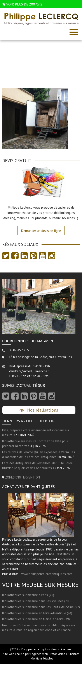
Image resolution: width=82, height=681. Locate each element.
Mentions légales (42, 658)
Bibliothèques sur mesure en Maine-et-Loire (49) (36, 619)
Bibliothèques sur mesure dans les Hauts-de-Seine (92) (41, 607)
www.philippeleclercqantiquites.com (46, 574)
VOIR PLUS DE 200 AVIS (24, 4)
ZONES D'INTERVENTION (22, 477)
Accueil (29, 64)
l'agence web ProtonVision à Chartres (54, 654)
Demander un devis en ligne (41, 230)
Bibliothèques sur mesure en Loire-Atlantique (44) (37, 613)
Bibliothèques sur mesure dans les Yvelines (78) (36, 601)
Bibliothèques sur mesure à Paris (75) (28, 595)
